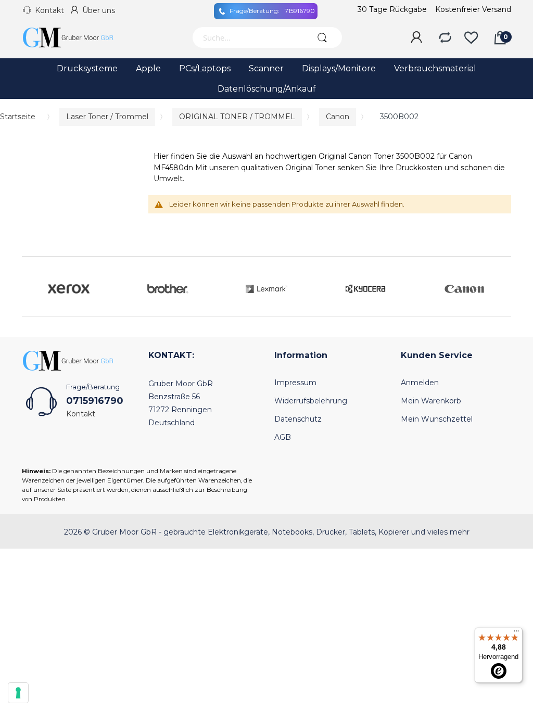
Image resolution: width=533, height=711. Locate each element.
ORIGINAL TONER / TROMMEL (237, 116)
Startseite (17, 116)
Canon (337, 116)
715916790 (272, 11)
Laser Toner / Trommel (107, 116)
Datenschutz (298, 419)
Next (501, 286)
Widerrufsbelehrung (310, 400)
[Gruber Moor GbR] (76, 37)
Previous (32, 286)
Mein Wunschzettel (437, 419)
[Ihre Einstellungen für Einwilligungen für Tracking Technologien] (18, 693)
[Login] (416, 38)
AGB (282, 437)
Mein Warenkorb (431, 400)
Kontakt (49, 10)
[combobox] (247, 37)
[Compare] (445, 38)
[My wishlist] (471, 38)
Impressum (295, 382)
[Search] (322, 37)
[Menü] (516, 633)
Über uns (98, 10)
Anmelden (420, 382)
